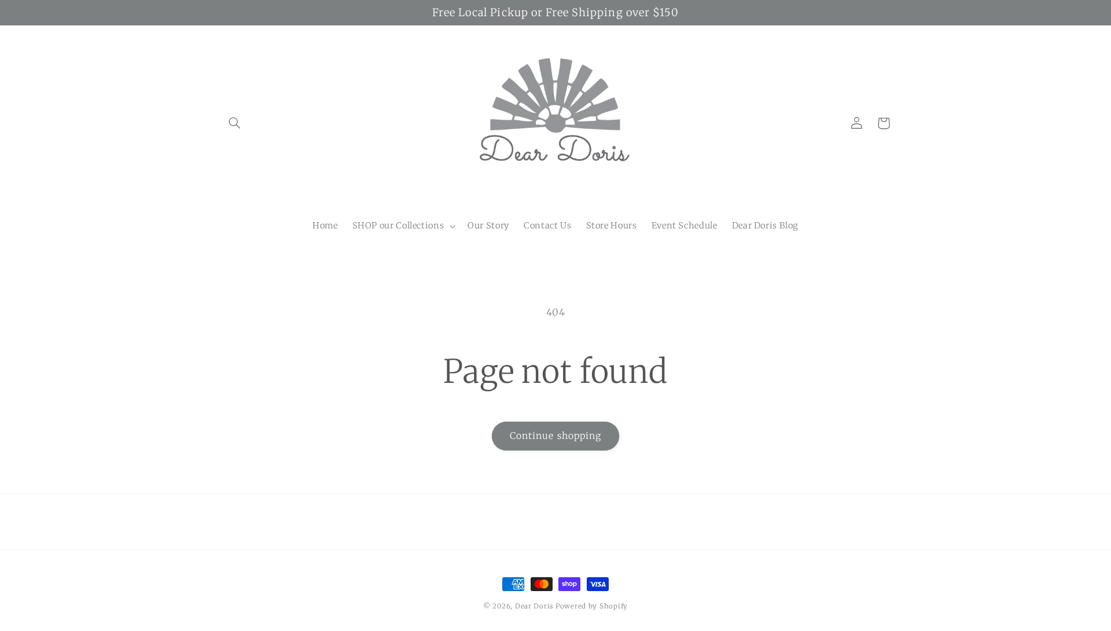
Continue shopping (555, 435)
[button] (235, 123)
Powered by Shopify (592, 606)
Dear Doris (535, 606)
